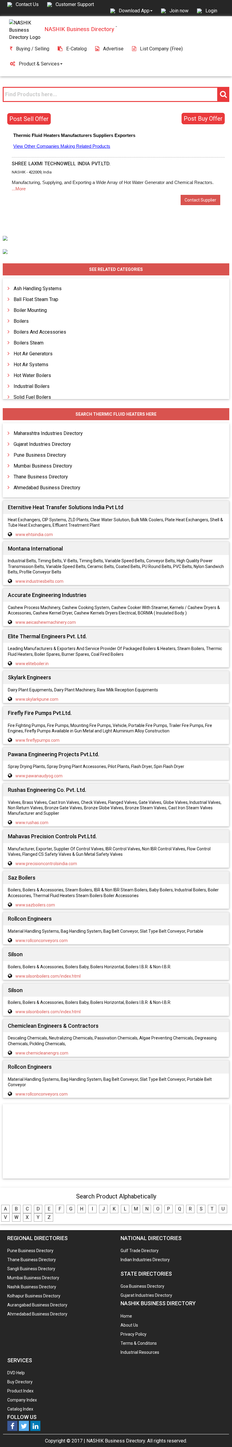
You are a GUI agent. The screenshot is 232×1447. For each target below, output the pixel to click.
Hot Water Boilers (32, 375)
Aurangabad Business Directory (37, 1305)
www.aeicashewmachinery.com (45, 622)
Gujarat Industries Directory (42, 444)
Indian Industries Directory (145, 1259)
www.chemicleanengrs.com (41, 1053)
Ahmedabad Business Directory (47, 487)
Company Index (22, 1400)
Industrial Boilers (32, 386)
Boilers (21, 321)
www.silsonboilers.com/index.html (48, 976)
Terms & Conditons (139, 1343)
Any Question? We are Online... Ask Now (218, 1433)
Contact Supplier (200, 200)
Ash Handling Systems (38, 288)
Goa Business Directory (142, 1286)
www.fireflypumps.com (37, 740)
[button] (136, 10)
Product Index (20, 1390)
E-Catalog (76, 49)
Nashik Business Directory (31, 1286)
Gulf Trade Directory (140, 1250)
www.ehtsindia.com (34, 534)
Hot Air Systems (31, 364)
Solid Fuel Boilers (32, 397)
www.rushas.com (31, 822)
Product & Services (39, 64)
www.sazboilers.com (35, 905)
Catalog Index (20, 1409)
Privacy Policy (134, 1334)
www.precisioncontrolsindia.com (46, 863)
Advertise (113, 49)
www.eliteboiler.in (32, 663)
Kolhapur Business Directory (33, 1295)
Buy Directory (20, 1381)
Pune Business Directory (40, 455)
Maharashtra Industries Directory (48, 433)
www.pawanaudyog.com (39, 775)
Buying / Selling (32, 49)
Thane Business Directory (41, 477)
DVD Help (16, 1372)
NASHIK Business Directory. (116, 1441)
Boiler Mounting (30, 310)
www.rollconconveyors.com (41, 940)
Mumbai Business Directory (43, 466)
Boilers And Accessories (40, 332)
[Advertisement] (116, 1141)
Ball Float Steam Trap (36, 299)
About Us (129, 1325)
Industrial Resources (140, 1352)
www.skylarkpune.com (36, 699)
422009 (35, 172)
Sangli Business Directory (31, 1268)
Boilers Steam (29, 343)
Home (126, 1316)
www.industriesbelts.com (39, 581)
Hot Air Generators (33, 354)
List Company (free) (161, 49)
